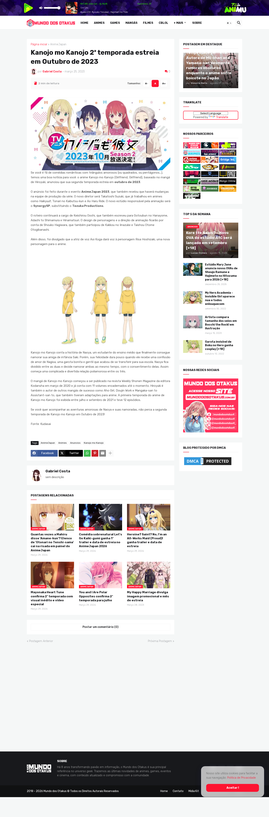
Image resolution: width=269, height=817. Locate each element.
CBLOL (163, 23)
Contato (178, 791)
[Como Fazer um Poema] (209, 176)
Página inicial (39, 44)
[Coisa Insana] (209, 183)
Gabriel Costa (57, 471)
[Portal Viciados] (209, 154)
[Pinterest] (95, 453)
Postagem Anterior (41, 641)
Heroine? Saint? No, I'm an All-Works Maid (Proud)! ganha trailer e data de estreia (147, 540)
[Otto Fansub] (191, 190)
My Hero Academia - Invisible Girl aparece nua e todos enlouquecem (220, 298)
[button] (229, 23)
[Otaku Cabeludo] (210, 162)
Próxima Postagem (160, 641)
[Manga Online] (227, 183)
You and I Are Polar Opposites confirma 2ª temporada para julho (96, 596)
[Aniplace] (191, 198)
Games (115, 23)
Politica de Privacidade (241, 777)
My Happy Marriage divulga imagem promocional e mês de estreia (148, 596)
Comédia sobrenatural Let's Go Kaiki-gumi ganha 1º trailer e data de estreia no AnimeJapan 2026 (100, 540)
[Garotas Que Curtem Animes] (192, 154)
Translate (222, 117)
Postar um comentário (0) (101, 627)
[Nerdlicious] (227, 169)
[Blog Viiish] (191, 183)
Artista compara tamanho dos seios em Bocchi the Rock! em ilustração (221, 323)
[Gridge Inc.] (227, 162)
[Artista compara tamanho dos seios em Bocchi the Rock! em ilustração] (192, 322)
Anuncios (75, 442)
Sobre (197, 23)
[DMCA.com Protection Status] (207, 465)
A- (146, 83)
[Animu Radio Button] (227, 147)
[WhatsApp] (87, 453)
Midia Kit (193, 791)
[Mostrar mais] (110, 453)
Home (84, 23)
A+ (164, 83)
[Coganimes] (227, 190)
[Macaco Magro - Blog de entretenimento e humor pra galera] (209, 169)
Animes (99, 23)
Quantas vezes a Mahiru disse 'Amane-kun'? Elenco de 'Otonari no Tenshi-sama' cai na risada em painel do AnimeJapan (52, 542)
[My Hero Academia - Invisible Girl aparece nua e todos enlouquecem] (192, 297)
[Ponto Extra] (227, 176)
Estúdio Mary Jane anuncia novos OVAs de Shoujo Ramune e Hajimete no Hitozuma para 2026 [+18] (221, 272)
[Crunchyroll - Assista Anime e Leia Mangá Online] (209, 147)
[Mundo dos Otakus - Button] (192, 147)
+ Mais (178, 23)
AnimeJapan (58, 44)
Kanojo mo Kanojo (94, 442)
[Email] (102, 453)
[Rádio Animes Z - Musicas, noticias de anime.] (227, 154)
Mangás (131, 23)
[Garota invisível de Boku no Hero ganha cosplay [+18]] (192, 346)
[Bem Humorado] (209, 190)
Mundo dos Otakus (55, 791)
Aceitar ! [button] (232, 787)
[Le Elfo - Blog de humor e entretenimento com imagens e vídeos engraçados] (191, 169)
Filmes (148, 23)
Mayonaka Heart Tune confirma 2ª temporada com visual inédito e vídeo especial (52, 598)
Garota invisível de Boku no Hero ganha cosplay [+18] (219, 345)
